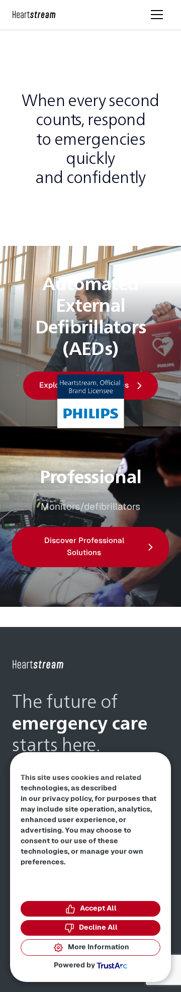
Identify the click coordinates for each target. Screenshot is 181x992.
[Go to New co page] (38, 664)
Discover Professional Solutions (84, 547)
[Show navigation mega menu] (157, 15)
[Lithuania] (34, 15)
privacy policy (67, 798)
